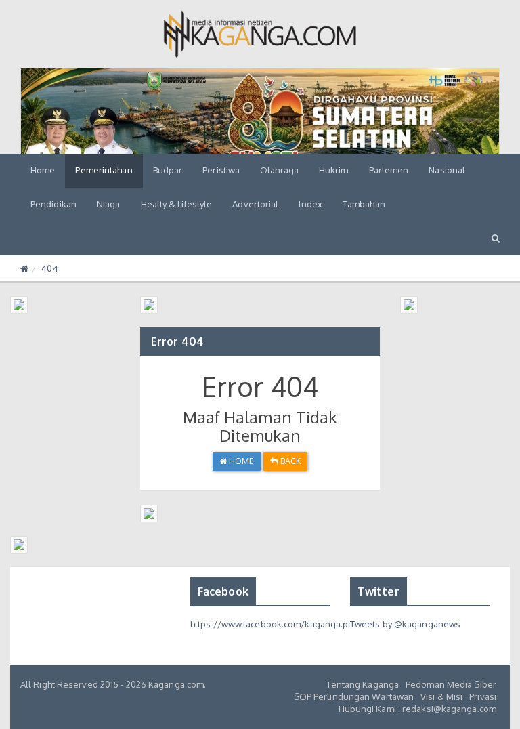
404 (49, 268)
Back (289, 461)
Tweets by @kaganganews (405, 624)
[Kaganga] (260, 34)
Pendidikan (53, 204)
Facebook (223, 591)
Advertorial (255, 204)
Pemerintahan (103, 170)
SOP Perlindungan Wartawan (354, 696)
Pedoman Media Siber (451, 684)
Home (42, 170)
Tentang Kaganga (362, 684)
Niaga (109, 204)
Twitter (378, 591)
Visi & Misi (441, 696)
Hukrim (334, 170)
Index (310, 204)
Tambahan (364, 204)
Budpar (168, 170)
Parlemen (389, 170)
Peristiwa (221, 170)
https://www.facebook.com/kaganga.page (277, 624)
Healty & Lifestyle (177, 204)
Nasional (447, 170)
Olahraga (279, 170)
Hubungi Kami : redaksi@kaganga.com (417, 708)
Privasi (482, 696)
